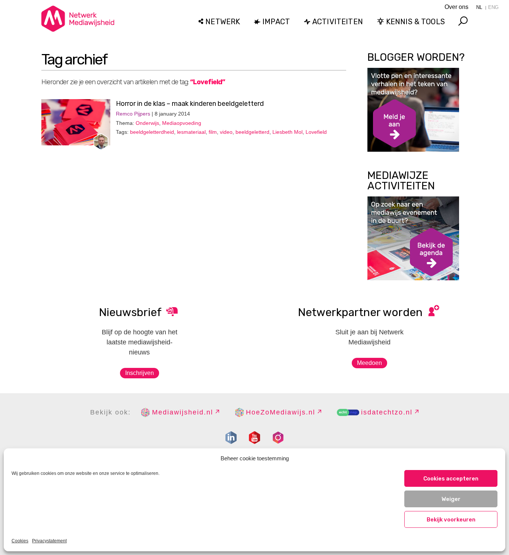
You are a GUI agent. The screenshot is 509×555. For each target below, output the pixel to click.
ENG (493, 7)
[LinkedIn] (231, 437)
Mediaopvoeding (181, 123)
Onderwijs (147, 123)
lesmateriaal (191, 132)
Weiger (451, 499)
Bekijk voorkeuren (451, 519)
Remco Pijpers (133, 114)
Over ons (456, 7)
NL (479, 7)
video (226, 132)
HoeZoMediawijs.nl (280, 412)
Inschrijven (139, 373)
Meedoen (369, 363)
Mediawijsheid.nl (182, 412)
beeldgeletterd (252, 132)
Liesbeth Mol (287, 132)
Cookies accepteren (450, 478)
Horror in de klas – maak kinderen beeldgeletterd (190, 104)
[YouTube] (254, 437)
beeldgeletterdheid (152, 132)
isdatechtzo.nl (386, 412)
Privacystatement (49, 540)
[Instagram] (278, 437)
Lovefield (316, 132)
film (213, 132)
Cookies (20, 540)
